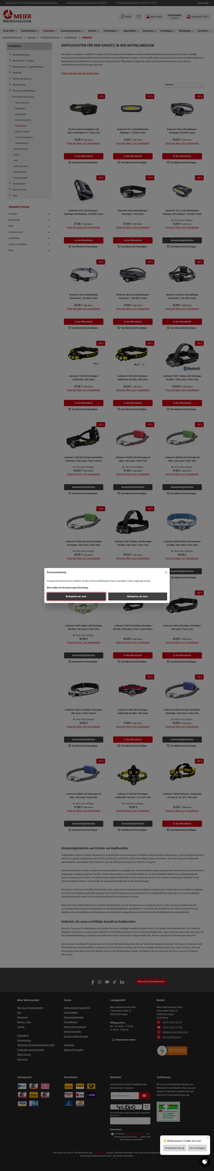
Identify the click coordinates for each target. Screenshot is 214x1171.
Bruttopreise (76, 596)
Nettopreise (137, 596)
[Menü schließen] (166, 572)
